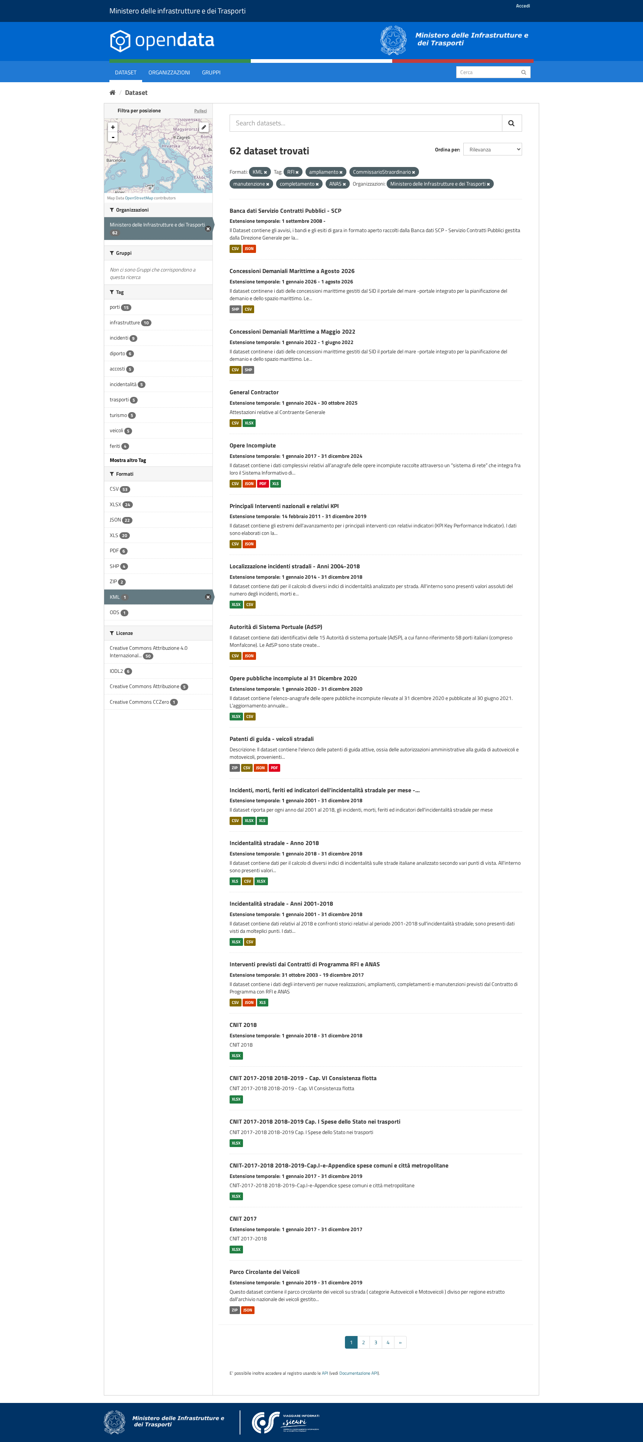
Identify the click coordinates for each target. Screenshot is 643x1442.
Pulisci (200, 110)
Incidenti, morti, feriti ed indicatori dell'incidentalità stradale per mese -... (325, 790)
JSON (249, 248)
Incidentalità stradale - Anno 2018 (274, 842)
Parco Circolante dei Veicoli (265, 1271)
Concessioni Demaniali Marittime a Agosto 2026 (292, 270)
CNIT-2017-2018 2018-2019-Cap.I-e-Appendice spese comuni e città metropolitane (339, 1165)
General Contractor (254, 392)
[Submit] (524, 71)
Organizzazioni (169, 72)
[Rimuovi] (265, 172)
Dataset (126, 72)
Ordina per (447, 149)
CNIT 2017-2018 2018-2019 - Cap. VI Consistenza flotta (303, 1077)
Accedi (523, 5)
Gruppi (211, 72)
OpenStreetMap (139, 198)
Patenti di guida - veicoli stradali (272, 738)
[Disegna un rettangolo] (204, 127)
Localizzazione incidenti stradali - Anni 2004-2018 (295, 566)
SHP (235, 309)
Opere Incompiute (253, 445)
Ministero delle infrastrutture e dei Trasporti (177, 10)
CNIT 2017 (243, 1218)
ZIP (234, 768)
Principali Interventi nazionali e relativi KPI (284, 505)
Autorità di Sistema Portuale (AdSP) (276, 626)
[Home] (112, 92)
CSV (235, 248)
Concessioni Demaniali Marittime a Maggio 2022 (292, 331)
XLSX (249, 423)
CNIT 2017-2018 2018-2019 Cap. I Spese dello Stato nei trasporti (315, 1121)
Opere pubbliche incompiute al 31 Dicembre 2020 (293, 678)
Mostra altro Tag (128, 460)
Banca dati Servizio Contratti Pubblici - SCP (285, 210)
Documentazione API (358, 1373)
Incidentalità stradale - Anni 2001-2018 (281, 903)
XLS (275, 483)
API (325, 1373)
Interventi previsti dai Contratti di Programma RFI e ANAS (305, 964)
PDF (262, 483)
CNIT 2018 (243, 1024)
